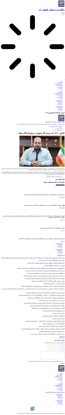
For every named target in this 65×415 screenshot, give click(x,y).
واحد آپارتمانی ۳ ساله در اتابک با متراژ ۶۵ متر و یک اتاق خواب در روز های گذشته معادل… (42, 286)
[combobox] (58, 14)
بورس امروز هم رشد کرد (58, 318)
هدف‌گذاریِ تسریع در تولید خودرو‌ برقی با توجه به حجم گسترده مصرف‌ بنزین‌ (45, 273)
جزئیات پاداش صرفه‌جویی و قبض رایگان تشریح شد (51, 331)
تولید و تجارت (59, 87)
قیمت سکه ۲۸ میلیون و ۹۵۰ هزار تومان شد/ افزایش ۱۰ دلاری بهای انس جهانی (45, 321)
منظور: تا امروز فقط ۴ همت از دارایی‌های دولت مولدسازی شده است (47, 305)
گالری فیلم (59, 101)
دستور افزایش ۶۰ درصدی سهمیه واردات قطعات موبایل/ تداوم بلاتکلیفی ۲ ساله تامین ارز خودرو (40, 268)
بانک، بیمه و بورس (58, 84)
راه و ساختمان (59, 85)
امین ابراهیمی (54, 176)
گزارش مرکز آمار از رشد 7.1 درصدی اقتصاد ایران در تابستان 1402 (48, 308)
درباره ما (60, 102)
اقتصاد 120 (48, 176)
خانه (61, 81)
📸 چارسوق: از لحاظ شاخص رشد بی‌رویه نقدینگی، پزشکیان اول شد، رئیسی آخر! (44, 205)
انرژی (61, 86)
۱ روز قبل (62, 219)
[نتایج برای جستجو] (32, 47)
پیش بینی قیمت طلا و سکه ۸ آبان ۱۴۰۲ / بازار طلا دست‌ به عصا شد (47, 281)
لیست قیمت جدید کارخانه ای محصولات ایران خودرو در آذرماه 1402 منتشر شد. (44, 292)
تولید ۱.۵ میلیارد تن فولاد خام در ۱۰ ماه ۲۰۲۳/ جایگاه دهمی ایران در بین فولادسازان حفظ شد (41, 295)
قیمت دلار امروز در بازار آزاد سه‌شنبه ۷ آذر (54, 283)
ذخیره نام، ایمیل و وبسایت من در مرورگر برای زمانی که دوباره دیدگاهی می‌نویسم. (46, 361)
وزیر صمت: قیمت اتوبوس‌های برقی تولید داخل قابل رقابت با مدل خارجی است (44, 270)
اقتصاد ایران (59, 82)
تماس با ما (60, 104)
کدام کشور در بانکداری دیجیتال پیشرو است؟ (53, 316)
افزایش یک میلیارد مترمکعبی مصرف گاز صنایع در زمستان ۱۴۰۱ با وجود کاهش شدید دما (42, 328)
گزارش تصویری (58, 100)
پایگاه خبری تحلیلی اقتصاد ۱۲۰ (51, 9)
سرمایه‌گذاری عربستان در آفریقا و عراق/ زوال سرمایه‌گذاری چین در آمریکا (46, 298)
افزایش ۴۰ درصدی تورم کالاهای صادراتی (54, 265)
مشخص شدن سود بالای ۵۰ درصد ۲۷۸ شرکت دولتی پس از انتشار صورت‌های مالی (44, 303)
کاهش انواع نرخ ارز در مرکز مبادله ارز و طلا (53, 323)
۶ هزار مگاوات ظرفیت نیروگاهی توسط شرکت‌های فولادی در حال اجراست (45, 263)
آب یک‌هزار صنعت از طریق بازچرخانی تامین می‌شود (51, 326)
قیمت (61, 88)
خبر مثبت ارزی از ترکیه (58, 313)
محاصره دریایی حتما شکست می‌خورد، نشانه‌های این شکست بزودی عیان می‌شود (44, 194)
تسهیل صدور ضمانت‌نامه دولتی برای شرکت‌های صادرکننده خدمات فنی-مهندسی (44, 278)
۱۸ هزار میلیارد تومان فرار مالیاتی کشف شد (53, 310)
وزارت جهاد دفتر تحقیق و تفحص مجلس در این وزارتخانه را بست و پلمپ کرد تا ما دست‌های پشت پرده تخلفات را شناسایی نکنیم (32, 257)
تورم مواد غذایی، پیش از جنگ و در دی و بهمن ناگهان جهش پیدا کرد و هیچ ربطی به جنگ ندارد (41, 238)
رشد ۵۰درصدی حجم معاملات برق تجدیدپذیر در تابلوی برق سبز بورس (47, 334)
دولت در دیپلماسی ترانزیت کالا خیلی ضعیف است (52, 228)
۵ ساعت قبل (61, 197)
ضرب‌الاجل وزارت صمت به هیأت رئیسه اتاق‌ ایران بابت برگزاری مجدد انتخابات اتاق (43, 276)
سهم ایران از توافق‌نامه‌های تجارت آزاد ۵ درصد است (51, 260)
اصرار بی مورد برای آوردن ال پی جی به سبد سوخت (51, 300)
